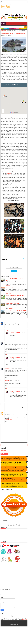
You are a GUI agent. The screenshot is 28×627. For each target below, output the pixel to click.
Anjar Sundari (8, 368)
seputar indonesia (8, 419)
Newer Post (3, 445)
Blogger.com (16, 624)
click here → (24, 619)
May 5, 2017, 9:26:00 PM (14, 413)
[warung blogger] (17, 553)
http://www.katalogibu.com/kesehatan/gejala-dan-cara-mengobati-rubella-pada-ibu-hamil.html (15, 405)
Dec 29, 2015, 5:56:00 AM (14, 380)
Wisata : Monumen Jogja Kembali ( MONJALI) (16, 311)
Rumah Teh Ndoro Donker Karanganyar (10, 483)
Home (14, 445)
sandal (9, 173)
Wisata (10, 35)
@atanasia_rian (13, 332)
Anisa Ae (7, 380)
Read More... (8, 285)
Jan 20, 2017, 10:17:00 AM (15, 406)
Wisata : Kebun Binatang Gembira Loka (15, 295)
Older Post (24, 445)
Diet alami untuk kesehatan (7, 472)
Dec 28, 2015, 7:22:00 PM (17, 368)
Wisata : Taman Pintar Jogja (12, 303)
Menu (3, 23)
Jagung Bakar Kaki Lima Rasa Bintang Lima (11, 462)
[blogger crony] (10, 561)
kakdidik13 (7, 323)
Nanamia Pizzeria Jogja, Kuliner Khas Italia (10, 467)
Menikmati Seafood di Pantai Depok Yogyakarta (11, 457)
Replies (7, 330)
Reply (6, 338)
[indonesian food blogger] (3, 561)
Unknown (7, 413)
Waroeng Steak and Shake (7, 478)
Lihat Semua (3, 450)
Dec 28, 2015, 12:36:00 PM (15, 323)
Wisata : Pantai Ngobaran (12, 288)
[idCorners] (17, 561)
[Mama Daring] (5, 546)
